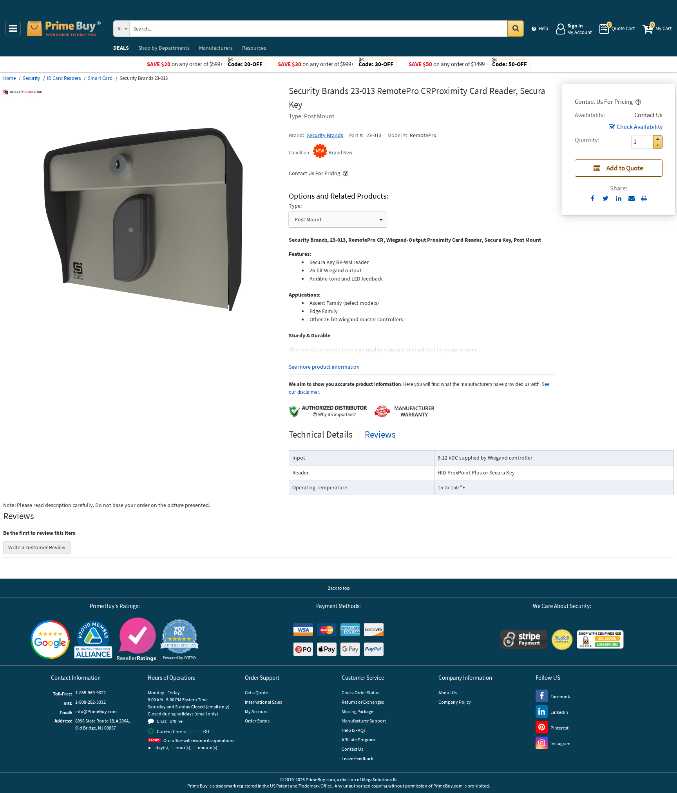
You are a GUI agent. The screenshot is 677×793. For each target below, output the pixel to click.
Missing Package (357, 711)
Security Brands (325, 135)
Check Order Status (360, 692)
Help (543, 28)
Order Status (257, 721)
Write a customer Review (36, 547)
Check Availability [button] (640, 126)
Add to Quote (624, 168)
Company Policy (454, 702)
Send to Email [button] (631, 198)
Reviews (380, 434)
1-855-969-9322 (90, 692)
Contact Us (352, 749)
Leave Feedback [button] (357, 758)
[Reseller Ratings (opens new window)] (136, 639)
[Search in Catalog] (515, 28)
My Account (256, 711)
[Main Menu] (13, 28)
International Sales (263, 702)
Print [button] (644, 198)
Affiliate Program (358, 739)
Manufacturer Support (364, 721)
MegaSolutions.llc (379, 779)
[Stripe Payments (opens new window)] (523, 639)
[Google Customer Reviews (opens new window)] (50, 639)
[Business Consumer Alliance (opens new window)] (93, 639)
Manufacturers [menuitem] (216, 47)
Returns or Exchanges (363, 702)
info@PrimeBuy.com (96, 711)
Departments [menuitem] (164, 47)
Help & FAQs (354, 730)
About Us (447, 692)
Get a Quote (256, 692)
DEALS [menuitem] (121, 47)
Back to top (339, 588)
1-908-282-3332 (90, 702)
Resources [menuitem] (254, 47)
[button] (637, 101)
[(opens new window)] (143, 335)
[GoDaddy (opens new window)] (600, 639)
